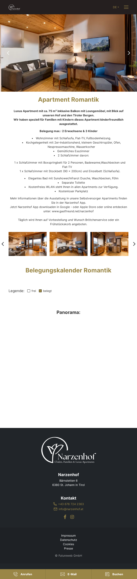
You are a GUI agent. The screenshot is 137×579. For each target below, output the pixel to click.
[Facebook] (65, 517)
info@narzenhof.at (71, 509)
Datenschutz (68, 540)
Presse (68, 548)
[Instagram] (72, 517)
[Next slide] (129, 53)
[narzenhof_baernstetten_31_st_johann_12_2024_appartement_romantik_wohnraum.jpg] (68, 244)
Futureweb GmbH (70, 555)
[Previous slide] (8, 53)
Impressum (68, 535)
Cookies (68, 544)
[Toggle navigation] (126, 7)
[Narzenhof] (68, 450)
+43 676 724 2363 (71, 504)
